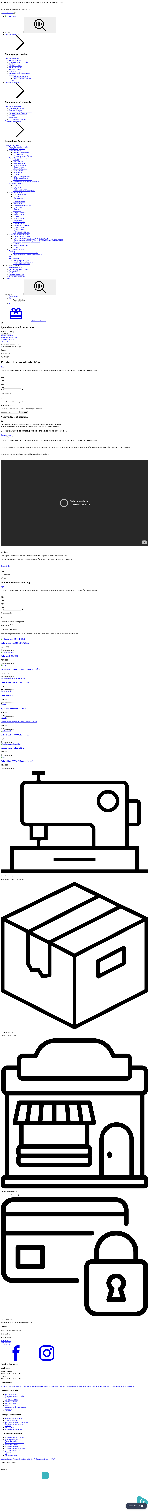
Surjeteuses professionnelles (18, 114)
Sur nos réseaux (18, 1386)
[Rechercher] (40, 25)
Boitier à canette (18, 167)
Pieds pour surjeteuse (20, 189)
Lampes (16, 244)
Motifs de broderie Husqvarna (23, 262)
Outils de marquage (19, 227)
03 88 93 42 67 (6, 1341)
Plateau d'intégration (20, 169)
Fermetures (17, 196)
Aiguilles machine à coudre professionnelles (27, 255)
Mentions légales (6, 1459)
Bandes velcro (18, 198)
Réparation (17, 211)
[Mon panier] (10, 298)
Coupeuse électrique (15, 110)
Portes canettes (18, 161)
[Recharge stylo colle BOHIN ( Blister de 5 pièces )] (3, 665)
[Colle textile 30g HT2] (8, 652)
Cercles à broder (18, 154)
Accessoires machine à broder (18, 147)
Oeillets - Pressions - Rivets (22, 205)
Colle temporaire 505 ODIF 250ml (15, 643)
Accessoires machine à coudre (18, 158)
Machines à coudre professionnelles (20, 112)
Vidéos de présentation (51, 1386)
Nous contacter (5, 1343)
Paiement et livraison (75, 1386)
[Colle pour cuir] (6, 691)
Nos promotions (29, 1386)
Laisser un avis (5, 1344)
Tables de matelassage (20, 178)
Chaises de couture (19, 194)
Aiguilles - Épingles (19, 231)
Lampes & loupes (19, 222)
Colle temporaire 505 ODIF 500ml (15, 682)
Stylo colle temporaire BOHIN (13, 708)
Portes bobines (18, 187)
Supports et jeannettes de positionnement (26, 242)
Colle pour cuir (7, 695)
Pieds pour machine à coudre (22, 180)
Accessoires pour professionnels (19, 234)
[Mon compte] (9, 303)
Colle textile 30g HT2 (9, 656)
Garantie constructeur (102, 1386)
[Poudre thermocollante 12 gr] (11, 744)
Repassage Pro (13, 117)
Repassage (12, 75)
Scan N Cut (12, 71)
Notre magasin (38, 1386)
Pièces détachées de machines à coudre (26, 182)
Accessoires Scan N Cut (16, 249)
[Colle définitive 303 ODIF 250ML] (6, 731)
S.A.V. (53, 1459)
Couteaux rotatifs (19, 202)
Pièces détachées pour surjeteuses (24, 191)
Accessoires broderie (15, 150)
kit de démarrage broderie (17, 149)
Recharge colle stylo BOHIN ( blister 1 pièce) (19, 722)
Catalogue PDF (64, 1386)
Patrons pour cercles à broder (22, 156)
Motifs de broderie (15, 258)
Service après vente (89, 1386)
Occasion (12, 80)
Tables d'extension (19, 165)
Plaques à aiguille (19, 163)
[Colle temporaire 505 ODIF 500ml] (13, 678)
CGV (33, 1459)
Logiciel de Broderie (15, 66)
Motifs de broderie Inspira (21, 264)
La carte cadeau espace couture (19, 269)
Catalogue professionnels (13, 82)
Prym (2, 367)
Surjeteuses (12, 64)
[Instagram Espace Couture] (47, 1360)
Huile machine (18, 172)
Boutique (10, 336)
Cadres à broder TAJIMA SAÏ (23, 236)
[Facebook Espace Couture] (16, 1360)
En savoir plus (5, 566)
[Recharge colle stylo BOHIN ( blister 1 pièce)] (3, 718)
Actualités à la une (7, 1386)
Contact (7, 278)
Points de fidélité (14, 271)
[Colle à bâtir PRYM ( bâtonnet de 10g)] (4, 757)
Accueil (3, 336)
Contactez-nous (6, 435)
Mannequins (17, 220)
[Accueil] (7, 13)
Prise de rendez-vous (15, 267)
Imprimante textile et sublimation (19, 73)
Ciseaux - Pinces (19, 223)
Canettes (16, 160)
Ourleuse (12, 115)
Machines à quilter (15, 69)
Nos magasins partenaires (17, 276)
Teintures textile (18, 218)
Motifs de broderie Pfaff (21, 260)
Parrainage (12, 273)
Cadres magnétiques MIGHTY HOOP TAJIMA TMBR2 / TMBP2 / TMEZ (38, 240)
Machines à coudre (15, 60)
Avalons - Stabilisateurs (21, 152)
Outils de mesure (19, 229)
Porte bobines (18, 171)
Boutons (16, 200)
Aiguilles (12, 251)
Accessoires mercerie (15, 192)
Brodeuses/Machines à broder (18, 62)
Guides (15, 247)
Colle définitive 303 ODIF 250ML (15, 735)
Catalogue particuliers (12, 34)
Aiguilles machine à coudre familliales (25, 253)
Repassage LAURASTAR (22, 78)
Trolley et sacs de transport (22, 176)
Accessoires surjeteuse (16, 183)
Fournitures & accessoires (13, 121)
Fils (10, 256)
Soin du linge (17, 203)
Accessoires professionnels (17, 119)
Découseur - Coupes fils (21, 225)
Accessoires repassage (20, 77)
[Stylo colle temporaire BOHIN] (3, 704)
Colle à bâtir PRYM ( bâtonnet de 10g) (17, 761)
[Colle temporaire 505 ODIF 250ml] (13, 639)
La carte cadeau (115, 1386)
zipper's (16, 216)
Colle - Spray (17, 207)
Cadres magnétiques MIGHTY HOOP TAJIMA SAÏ (30, 238)
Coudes (16, 209)
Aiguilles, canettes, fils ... (21, 245)
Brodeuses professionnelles (17, 108)
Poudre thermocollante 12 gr (13, 748)
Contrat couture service (16, 275)
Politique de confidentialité (21, 1459)
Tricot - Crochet (18, 214)
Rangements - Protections (21, 233)
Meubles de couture (15, 67)
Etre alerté (24, 412)
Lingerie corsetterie (19, 213)
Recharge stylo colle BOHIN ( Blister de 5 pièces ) (21, 669)
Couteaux (16, 185)
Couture (16, 174)
